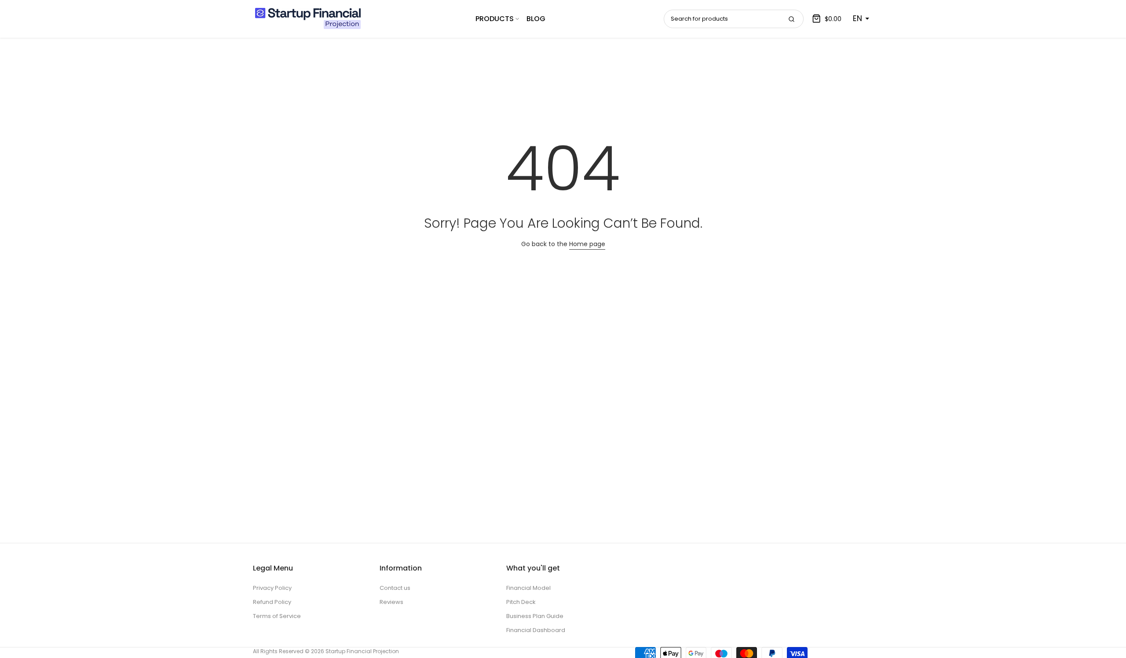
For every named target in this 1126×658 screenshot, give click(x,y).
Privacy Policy (272, 588)
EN (857, 18)
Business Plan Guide (534, 616)
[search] (791, 19)
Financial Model (528, 588)
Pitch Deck (521, 602)
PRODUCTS (494, 19)
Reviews (391, 602)
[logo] (308, 18)
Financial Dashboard (535, 630)
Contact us (395, 588)
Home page (587, 244)
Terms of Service (277, 616)
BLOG (535, 19)
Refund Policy (272, 602)
